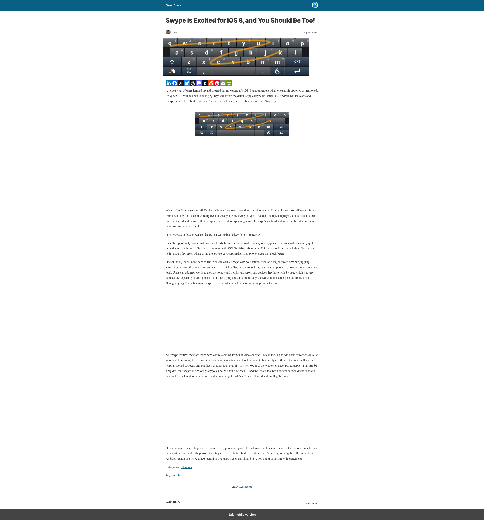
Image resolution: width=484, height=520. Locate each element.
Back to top (311, 503)
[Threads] (193, 85)
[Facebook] (175, 85)
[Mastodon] (199, 85)
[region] (242, 174)
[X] (181, 85)
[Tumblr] (205, 85)
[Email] (223, 85)
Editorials (186, 467)
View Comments (242, 486)
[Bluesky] (187, 85)
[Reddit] (211, 85)
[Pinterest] (217, 85)
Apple (176, 475)
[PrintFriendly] (229, 85)
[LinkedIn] (169, 85)
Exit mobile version (242, 514)
